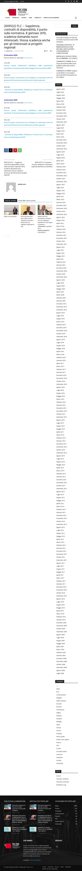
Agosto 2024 (60, 152)
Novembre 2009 (61, 626)
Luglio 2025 (60, 128)
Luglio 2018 (60, 342)
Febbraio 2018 (61, 357)
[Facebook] (66, 1)
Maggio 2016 (60, 396)
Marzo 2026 (60, 104)
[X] (71, 1)
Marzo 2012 (60, 542)
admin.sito (9, 51)
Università (59, 763)
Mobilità (59, 722)
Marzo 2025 (60, 137)
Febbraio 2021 (61, 262)
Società (58, 760)
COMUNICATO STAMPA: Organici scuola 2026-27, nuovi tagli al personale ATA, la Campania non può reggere (66, 74)
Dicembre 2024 (61, 140)
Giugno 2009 (60, 641)
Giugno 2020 (60, 286)
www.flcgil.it (28, 58)
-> (57, 686)
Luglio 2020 (60, 283)
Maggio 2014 (60, 465)
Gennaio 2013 (60, 512)
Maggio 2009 (60, 643)
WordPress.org (61, 785)
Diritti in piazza (61, 701)
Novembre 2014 (61, 447)
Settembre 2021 (61, 244)
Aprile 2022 (60, 223)
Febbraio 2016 (61, 402)
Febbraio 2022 (61, 229)
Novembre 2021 (61, 238)
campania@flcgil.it (35, 860)
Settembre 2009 (61, 632)
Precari (58, 728)
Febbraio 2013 (61, 509)
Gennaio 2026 (60, 110)
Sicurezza (59, 754)
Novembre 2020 (61, 271)
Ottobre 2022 (60, 211)
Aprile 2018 (60, 351)
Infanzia (59, 716)
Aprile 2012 (60, 539)
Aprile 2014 (60, 468)
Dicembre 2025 (61, 113)
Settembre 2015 (61, 417)
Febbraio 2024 (61, 167)
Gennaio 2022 (60, 232)
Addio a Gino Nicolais (10, 216)
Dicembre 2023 (61, 173)
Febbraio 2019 (61, 325)
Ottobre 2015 (60, 414)
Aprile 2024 (60, 161)
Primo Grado (60, 736)
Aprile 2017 (60, 363)
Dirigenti (59, 698)
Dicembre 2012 (61, 515)
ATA (57, 692)
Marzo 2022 (60, 226)
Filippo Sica (30, 867)
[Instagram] (68, 1)
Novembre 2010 (61, 590)
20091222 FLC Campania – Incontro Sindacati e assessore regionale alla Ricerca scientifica (41, 165)
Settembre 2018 (61, 336)
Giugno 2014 (60, 462)
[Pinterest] (15, 150)
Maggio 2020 (60, 289)
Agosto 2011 (60, 563)
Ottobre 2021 (60, 241)
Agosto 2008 (60, 670)
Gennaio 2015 (60, 441)
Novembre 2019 (61, 307)
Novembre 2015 (61, 411)
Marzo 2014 (60, 471)
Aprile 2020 (60, 292)
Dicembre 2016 (61, 375)
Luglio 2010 (60, 602)
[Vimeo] (74, 1)
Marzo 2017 (60, 366)
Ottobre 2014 (60, 450)
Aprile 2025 (60, 134)
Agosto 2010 (60, 599)
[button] (75, 17)
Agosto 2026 (60, 89)
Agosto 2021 (60, 247)
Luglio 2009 (60, 638)
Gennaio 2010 (60, 620)
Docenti (59, 704)
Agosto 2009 (60, 635)
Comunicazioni (61, 695)
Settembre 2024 (61, 149)
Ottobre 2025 (60, 119)
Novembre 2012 (61, 518)
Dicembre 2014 (61, 444)
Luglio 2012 (60, 530)
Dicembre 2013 (61, 480)
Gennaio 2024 (60, 170)
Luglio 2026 (60, 92)
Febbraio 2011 (61, 581)
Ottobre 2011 (60, 557)
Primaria (59, 733)
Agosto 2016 (60, 387)
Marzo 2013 (60, 506)
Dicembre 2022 (61, 205)
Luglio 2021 (60, 250)
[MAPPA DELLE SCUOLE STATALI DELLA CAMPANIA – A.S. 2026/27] (7, 829)
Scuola (58, 748)
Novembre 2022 (61, 208)
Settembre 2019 (61, 310)
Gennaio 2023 (60, 202)
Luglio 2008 (60, 673)
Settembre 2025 (61, 122)
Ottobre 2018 (60, 334)
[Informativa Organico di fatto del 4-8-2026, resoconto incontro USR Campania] (7, 807)
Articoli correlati (10, 200)
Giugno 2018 (60, 345)
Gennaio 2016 (60, 405)
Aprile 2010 (60, 611)
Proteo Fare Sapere (62, 739)
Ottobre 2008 (60, 664)
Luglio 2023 (60, 187)
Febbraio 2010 (61, 617)
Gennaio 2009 (60, 655)
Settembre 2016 (61, 384)
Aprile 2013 (60, 503)
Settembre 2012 (61, 524)
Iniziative (59, 719)
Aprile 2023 (60, 196)
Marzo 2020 (60, 295)
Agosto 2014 (60, 456)
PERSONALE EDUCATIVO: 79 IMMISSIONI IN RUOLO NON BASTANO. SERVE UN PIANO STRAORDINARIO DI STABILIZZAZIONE (65, 49)
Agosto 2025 (60, 125)
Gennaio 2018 (60, 360)
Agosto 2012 (60, 527)
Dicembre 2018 (61, 328)
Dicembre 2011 (61, 551)
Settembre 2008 (61, 667)
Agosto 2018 (60, 339)
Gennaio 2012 (60, 548)
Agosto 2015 (60, 420)
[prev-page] (5, 236)
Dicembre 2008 (61, 658)
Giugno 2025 (60, 131)
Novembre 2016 (61, 378)
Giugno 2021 (60, 253)
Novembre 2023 (61, 176)
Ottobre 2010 (60, 593)
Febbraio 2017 (61, 369)
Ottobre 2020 (60, 274)
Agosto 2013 (60, 491)
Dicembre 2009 (61, 623)
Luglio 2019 (60, 316)
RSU (57, 745)
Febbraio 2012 (61, 545)
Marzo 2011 (60, 578)
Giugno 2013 (60, 497)
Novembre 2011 (61, 554)
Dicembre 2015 (61, 408)
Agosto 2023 (60, 184)
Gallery (58, 713)
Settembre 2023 (61, 182)
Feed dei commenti (62, 782)
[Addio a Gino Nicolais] (11, 210)
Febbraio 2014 (61, 474)
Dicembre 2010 (61, 587)
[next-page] (8, 236)
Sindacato (59, 757)
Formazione (60, 710)
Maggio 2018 (60, 348)
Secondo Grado (61, 751)
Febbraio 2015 (61, 438)
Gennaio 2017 (60, 372)
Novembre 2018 (61, 331)
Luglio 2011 (60, 566)
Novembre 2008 (61, 661)
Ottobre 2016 (60, 381)
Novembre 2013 (61, 483)
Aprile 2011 (60, 575)
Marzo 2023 (60, 199)
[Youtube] (77, 1)
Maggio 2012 (60, 536)
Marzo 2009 (60, 649)
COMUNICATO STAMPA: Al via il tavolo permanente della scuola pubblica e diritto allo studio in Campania (66, 65)
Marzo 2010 (60, 614)
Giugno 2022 (60, 220)
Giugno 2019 (60, 319)
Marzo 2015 (60, 435)
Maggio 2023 (60, 193)
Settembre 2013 (61, 488)
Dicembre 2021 (61, 235)
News (58, 725)
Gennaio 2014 (60, 477)
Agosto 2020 (60, 280)
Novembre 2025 (61, 116)
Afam (58, 689)
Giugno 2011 (60, 569)
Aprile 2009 (60, 646)
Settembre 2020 (61, 277)
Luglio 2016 (60, 390)
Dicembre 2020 (61, 268)
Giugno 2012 (60, 533)
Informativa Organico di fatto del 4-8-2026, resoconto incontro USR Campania (67, 40)
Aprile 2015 (60, 432)
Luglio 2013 (60, 494)
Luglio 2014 (60, 459)
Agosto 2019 (60, 313)
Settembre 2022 (61, 214)
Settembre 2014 (61, 453)
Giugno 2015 (60, 426)
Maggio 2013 (60, 500)
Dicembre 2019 (61, 304)
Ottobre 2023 (60, 179)
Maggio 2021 (60, 256)
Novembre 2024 (61, 143)
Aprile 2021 (60, 259)
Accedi (58, 776)
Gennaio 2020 (60, 301)
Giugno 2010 (60, 605)
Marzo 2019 (60, 322)
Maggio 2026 (60, 98)
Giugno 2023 (60, 190)
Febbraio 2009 (61, 652)
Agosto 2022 (60, 217)
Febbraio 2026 (61, 107)
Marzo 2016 (60, 399)
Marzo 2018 (60, 354)
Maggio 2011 (60, 572)
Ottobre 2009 (60, 629)
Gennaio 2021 (60, 265)
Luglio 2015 (60, 423)
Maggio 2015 (60, 429)
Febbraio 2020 (61, 298)
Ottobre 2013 (60, 486)
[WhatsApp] (20, 150)
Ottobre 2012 (60, 521)
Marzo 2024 (60, 164)
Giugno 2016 (60, 393)
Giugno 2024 (60, 158)
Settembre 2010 (61, 596)
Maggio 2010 (60, 608)
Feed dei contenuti (62, 779)
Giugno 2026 (60, 95)
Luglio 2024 (60, 155)
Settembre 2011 (61, 560)
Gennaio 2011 (60, 584)
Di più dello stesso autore (27, 200)
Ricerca (58, 742)
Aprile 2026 (60, 101)
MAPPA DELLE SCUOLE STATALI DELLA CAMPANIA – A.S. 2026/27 (67, 57)
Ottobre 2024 (60, 146)
